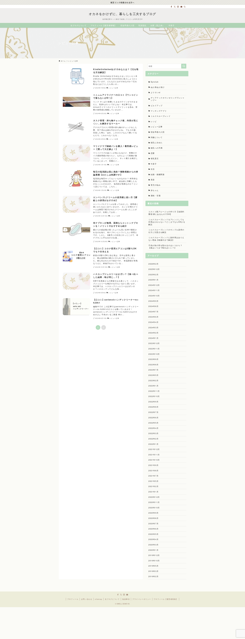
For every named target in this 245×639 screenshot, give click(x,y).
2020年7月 (153, 523)
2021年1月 (153, 491)
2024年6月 (153, 316)
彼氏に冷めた (157, 142)
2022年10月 (154, 396)
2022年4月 (153, 428)
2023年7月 (153, 369)
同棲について (157, 137)
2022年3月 (153, 433)
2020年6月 (153, 528)
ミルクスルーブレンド (161, 116)
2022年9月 (153, 401)
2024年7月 (153, 311)
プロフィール (72, 599)
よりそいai (156, 92)
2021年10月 (154, 460)
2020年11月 (154, 502)
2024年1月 (153, 338)
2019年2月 (153, 576)
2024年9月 (153, 301)
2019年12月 (154, 555)
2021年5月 (153, 481)
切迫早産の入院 (158, 132)
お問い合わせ (86, 599)
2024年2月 (153, 332)
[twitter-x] (174, 6)
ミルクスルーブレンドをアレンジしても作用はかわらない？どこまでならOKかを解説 (166, 222)
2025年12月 (154, 269)
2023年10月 (154, 354)
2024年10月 (154, 295)
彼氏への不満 (157, 148)
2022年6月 (153, 417)
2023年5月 (153, 375)
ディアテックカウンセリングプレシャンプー (168, 99)
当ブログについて (112, 599)
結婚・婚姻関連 (158, 174)
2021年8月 (153, 470)
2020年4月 (153, 539)
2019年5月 (153, 565)
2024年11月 (154, 290)
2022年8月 (153, 407)
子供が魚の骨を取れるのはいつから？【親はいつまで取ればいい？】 (165, 246)
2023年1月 (153, 385)
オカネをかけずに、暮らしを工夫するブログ (122, 13)
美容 (153, 179)
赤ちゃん (155, 190)
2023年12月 (154, 343)
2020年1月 (153, 550)
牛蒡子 (154, 164)
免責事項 (126, 599)
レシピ (154, 121)
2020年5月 (153, 534)
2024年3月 (153, 327)
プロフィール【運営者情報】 (166, 599)
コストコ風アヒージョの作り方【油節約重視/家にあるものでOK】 (166, 212)
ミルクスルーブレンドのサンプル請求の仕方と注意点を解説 (166, 230)
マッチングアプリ (159, 111)
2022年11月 (154, 391)
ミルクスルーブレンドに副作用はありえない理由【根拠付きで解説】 (166, 238)
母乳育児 (155, 158)
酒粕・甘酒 (156, 195)
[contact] (181, 6)
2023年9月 (153, 359)
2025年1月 (153, 279)
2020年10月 (154, 507)
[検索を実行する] (183, 66)
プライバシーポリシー (141, 599)
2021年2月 (153, 486)
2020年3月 (153, 544)
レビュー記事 (157, 126)
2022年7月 (153, 412)
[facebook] (171, 6)
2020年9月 (153, 513)
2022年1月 (153, 444)
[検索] (184, 6)
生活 (153, 169)
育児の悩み (156, 185)
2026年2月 (153, 264)
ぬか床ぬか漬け (158, 87)
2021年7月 (153, 475)
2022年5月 (153, 422)
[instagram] (178, 6)
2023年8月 (153, 364)
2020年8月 (153, 518)
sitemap (98, 599)
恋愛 (153, 153)
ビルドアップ (157, 105)
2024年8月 (153, 306)
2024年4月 (153, 322)
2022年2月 (153, 438)
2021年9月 (153, 465)
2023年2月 (153, 380)
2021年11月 (154, 454)
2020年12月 (154, 497)
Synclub (154, 81)
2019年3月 (153, 571)
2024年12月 (154, 285)
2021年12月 (154, 449)
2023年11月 (154, 348)
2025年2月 (153, 274)
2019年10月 (154, 560)
